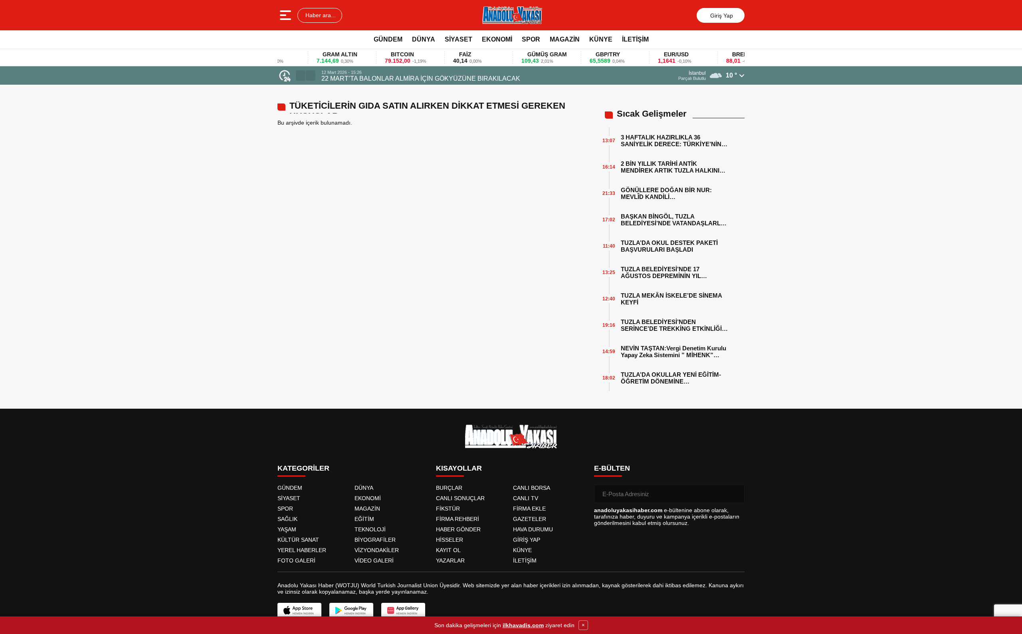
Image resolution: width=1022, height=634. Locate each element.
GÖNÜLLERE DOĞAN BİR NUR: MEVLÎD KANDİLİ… (666, 193)
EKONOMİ (497, 39)
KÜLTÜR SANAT (298, 540)
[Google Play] (351, 610)
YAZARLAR (450, 560)
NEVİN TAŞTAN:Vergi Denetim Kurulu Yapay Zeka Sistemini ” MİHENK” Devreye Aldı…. (673, 351)
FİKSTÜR (448, 508)
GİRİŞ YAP (526, 540)
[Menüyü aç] (286, 15)
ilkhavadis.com (523, 625)
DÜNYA (423, 39)
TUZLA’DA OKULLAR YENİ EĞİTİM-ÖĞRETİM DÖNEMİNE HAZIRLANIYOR (671, 378)
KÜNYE (600, 39)
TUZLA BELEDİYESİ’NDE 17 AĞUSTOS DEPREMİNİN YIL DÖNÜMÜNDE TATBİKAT (661, 272)
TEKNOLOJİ (370, 529)
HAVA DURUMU (533, 529)
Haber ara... (320, 15)
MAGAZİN (565, 39)
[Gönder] (735, 494)
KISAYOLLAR (459, 468)
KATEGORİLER (303, 468)
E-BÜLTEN (612, 468)
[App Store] (299, 610)
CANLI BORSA (531, 488)
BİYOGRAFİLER (375, 540)
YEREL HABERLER (301, 550)
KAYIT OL (448, 550)
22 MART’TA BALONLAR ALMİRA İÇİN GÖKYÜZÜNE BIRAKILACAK (420, 78)
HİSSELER (449, 540)
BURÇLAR (449, 488)
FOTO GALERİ (296, 560)
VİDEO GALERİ (374, 560)
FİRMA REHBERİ (457, 519)
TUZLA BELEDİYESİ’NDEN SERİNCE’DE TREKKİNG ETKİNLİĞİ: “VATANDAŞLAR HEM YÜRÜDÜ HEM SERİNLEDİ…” (674, 325)
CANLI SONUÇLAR (460, 498)
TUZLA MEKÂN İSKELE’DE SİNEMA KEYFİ (671, 299)
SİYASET (458, 39)
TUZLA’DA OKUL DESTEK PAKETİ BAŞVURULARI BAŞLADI (669, 246)
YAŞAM (286, 529)
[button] (300, 75)
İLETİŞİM (635, 39)
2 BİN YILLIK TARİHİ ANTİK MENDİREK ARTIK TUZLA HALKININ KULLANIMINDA (672, 167)
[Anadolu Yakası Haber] (512, 15)
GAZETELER (529, 519)
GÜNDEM (388, 39)
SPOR (531, 39)
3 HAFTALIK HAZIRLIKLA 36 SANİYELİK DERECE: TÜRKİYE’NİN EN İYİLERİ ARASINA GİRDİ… (671, 140)
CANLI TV (525, 498)
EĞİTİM (364, 519)
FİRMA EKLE (529, 508)
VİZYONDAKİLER (377, 550)
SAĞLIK (287, 519)
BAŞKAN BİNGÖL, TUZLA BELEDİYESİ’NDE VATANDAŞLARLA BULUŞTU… (673, 220)
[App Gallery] (403, 610)
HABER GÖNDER (458, 529)
